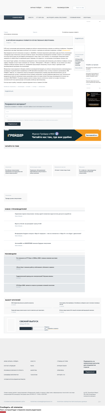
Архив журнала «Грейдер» (11, 361)
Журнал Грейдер (36, 7)
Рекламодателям (63, 7)
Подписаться (12, 124)
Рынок (32, 365)
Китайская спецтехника (10, 86)
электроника (42, 86)
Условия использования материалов (14, 379)
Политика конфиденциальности (41, 401)
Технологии (34, 374)
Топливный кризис (75, 17)
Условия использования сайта (14, 401)
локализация (21, 86)
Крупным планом (62, 365)
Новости (30, 17)
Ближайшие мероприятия (11, 374)
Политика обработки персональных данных (72, 401)
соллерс (34, 86)
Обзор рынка (87, 17)
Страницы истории (62, 361)
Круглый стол (61, 374)
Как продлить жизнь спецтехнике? (57, 17)
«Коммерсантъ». (66, 50)
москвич (28, 86)
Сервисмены (60, 370)
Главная (6, 32)
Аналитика (34, 370)
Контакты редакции (9, 365)
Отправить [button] (3, 412)
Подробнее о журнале (53, 328)
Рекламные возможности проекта (13, 370)
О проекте (47, 7)
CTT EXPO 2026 (40, 17)
